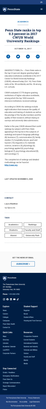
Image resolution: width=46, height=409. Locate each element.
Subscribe (22, 264)
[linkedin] (28, 57)
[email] (38, 57)
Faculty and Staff (32, 230)
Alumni (13, 235)
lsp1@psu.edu (10, 208)
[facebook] (8, 57)
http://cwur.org (11, 165)
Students (13, 230)
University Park (32, 235)
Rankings (32, 225)
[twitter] (18, 57)
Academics (23, 22)
